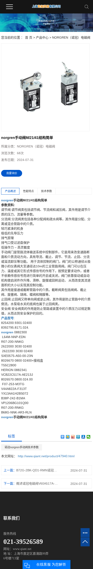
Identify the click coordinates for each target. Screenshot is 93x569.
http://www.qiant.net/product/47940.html (46, 456)
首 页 (28, 37)
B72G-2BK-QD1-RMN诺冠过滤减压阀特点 (37, 470)
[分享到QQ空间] (68, 437)
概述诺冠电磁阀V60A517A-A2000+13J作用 (37, 483)
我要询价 (11, 173)
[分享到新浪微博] (73, 437)
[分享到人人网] (83, 437)
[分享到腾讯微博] (78, 437)
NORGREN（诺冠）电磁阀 (71, 37)
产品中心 (42, 37)
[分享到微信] (89, 437)
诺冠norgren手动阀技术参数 (22, 447)
